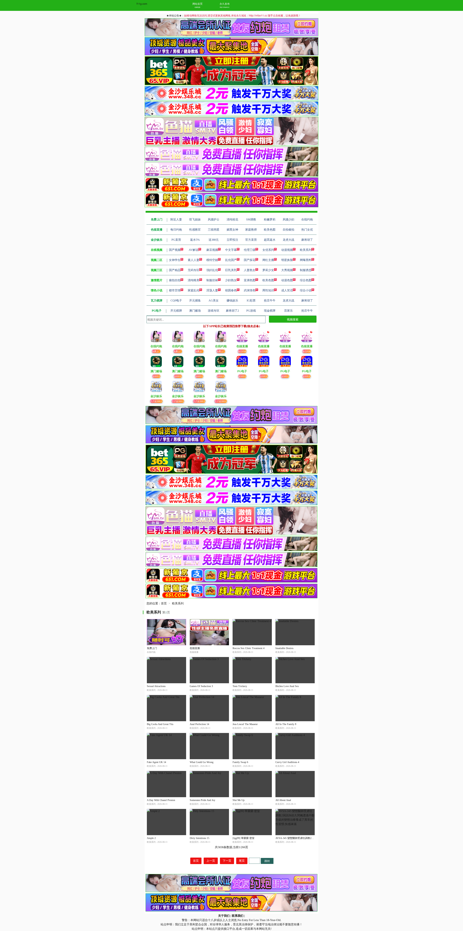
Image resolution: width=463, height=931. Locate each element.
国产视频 (174, 249)
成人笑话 (287, 290)
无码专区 (193, 270)
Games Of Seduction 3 (201, 686)
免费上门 (156, 351)
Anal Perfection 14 (199, 724)
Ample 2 (151, 838)
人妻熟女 (249, 270)
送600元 (156, 376)
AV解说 (193, 249)
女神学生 (174, 260)
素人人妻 (193, 260)
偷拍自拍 (174, 280)
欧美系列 (305, 249)
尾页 (242, 860)
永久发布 (225, 3)
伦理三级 (249, 249)
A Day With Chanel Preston (161, 800)
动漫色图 (287, 280)
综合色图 (305, 280)
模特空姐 (212, 260)
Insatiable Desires (284, 648)
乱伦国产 (231, 260)
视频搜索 (292, 319)
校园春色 (231, 290)
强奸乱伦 (212, 270)
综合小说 (305, 290)
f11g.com (142, 3)
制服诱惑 (305, 270)
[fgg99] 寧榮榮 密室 (243, 838)
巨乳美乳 (231, 270)
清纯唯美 (193, 280)
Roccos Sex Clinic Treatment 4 (248, 648)
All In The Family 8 (285, 724)
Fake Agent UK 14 (156, 762)
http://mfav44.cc (224, 7)
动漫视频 (287, 249)
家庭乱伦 (193, 290)
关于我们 (224, 915)
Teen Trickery (240, 686)
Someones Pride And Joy (202, 800)
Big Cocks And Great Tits (160, 724)
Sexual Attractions (156, 686)
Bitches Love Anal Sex (287, 686)
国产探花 (249, 260)
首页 (164, 603)
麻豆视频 (212, 249)
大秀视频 (287, 270)
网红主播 (268, 260)
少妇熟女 (231, 280)
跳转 (267, 861)
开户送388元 (156, 401)
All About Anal (283, 800)
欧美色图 (268, 280)
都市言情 (174, 290)
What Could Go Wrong (201, 762)
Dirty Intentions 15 (199, 838)
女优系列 (268, 249)
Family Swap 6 (240, 762)
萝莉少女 (268, 270)
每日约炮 (242, 351)
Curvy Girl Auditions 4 (287, 762)
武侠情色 (249, 290)
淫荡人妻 (212, 290)
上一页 (210, 860)
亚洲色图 (249, 280)
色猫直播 (195, 648)
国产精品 (174, 270)
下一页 (227, 860)
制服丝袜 (212, 280)
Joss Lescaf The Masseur (245, 724)
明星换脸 (287, 260)
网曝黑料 (305, 260)
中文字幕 (231, 249)
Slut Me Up (239, 800)
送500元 (242, 376)
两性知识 (268, 290)
